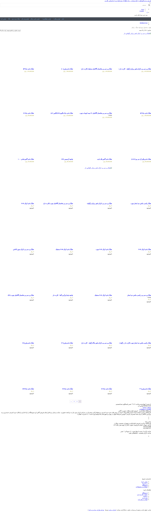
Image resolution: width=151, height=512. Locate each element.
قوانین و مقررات (143, 499)
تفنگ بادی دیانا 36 (67, 389)
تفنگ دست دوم (16, 19)
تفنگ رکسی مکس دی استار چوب (141, 203)
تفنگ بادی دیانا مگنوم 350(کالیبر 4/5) (62, 113)
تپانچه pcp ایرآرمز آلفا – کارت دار (63, 295)
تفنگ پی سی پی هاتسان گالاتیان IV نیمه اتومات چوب (96, 113)
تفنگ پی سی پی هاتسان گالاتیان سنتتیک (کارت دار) (96, 69)
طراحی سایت (112, 510)
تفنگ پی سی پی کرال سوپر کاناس (23, 249)
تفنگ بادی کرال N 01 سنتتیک (103, 295)
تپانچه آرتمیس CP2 (67, 159)
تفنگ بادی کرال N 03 (27, 203)
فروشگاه (145, 485)
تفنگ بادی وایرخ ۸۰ (67, 69)
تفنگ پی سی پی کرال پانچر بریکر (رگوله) (99, 203)
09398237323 (144, 23)
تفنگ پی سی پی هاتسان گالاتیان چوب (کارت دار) (58, 203)
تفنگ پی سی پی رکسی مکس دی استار (139, 295)
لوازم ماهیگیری (47, 19)
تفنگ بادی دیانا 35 (28, 113)
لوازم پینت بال (25, 19)
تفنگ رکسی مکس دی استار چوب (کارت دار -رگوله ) (135, 343)
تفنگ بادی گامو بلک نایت (104, 159)
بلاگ (9, 19)
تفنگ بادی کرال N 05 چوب (104, 249)
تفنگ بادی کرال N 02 (144, 249)
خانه (63, 19)
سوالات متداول (146, 407)
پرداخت (145, 496)
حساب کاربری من (142, 494)
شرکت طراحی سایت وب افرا (96, 510)
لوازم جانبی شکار (34, 19)
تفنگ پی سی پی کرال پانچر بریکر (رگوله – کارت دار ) (135, 69)
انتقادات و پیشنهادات (145, 409)
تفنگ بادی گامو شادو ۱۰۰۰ (26, 159)
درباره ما (145, 483)
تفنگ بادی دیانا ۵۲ (145, 113)
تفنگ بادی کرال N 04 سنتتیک (64, 249)
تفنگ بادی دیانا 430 (28, 389)
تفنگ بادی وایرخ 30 (28, 343)
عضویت (141, 11)
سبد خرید (145, 498)
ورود (142, 9)
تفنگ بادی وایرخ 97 (67, 343)
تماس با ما (3, 19)
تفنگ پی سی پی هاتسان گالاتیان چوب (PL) (21, 295)
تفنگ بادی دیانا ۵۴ (28, 69)
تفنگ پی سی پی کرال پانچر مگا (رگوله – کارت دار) (96, 343)
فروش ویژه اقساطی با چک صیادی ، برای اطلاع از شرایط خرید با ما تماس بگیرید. (128, 1)
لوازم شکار (57, 19)
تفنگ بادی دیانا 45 (106, 389)
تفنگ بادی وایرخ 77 (145, 389)
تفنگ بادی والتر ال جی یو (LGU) (141, 159)
